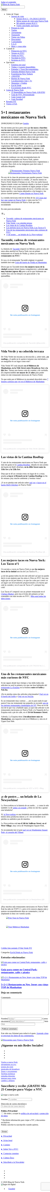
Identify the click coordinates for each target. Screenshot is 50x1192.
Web (46, 1021)
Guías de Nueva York (15, 90)
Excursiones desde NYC (21, 88)
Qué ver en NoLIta (25, 696)
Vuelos (14, 30)
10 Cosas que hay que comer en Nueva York (24, 199)
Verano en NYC (17, 53)
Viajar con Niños (18, 37)
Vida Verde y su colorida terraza (19, 223)
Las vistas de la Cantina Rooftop (19, 225)
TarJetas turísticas (8, 1074)
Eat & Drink (16, 85)
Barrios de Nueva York (20, 78)
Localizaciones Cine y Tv (21, 81)
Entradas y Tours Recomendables (24, 69)
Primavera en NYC (19, 51)
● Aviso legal (6, 1140)
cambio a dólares (8, 1081)
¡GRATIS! (15, 76)
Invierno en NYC (18, 60)
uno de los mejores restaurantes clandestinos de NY (24, 704)
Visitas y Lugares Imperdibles (23, 67)
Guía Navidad (17, 99)
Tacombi (16, 249)
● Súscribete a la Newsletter (12, 1162)
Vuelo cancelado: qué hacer (27, 26)
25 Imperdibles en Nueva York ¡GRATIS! (28, 92)
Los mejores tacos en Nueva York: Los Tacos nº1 (26, 228)
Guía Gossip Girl (18, 97)
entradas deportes (8, 1076)
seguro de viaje (7, 1067)
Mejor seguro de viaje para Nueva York (32, 21)
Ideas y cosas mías (18, 46)
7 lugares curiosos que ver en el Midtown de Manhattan (24, 380)
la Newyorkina (10, 814)
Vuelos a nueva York (9, 1062)
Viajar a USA (11, 104)
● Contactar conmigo (10, 1153)
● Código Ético (7, 1158)
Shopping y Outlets (19, 83)
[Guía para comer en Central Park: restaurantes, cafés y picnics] (25, 964)
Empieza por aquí (18, 65)
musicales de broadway (10, 1069)
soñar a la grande (20, 808)
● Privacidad (6, 1136)
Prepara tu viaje (17, 28)
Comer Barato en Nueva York (31, 193)
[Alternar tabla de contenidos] (3, 214)
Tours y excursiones (9, 1071)
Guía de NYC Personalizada (22, 95)
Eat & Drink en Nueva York (21, 952)
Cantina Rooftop (23, 465)
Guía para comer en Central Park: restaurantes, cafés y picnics (19, 971)
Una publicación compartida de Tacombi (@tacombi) (24, 343)
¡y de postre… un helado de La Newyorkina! (24, 234)
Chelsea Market (7, 594)
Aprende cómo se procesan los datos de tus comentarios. (24, 1034)
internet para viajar (8, 1078)
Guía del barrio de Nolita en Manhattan (31, 262)
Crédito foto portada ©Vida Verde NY (16, 948)
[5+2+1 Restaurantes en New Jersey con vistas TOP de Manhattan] (25, 980)
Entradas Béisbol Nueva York (23, 72)
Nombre (4, 1019)
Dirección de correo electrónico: (14, 1104)
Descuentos (16, 39)
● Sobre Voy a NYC (9, 1149)
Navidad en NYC (18, 58)
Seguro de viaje (17, 16)
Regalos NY (11, 101)
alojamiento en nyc (8, 1064)
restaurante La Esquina (10, 687)
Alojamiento (16, 32)
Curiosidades (16, 42)
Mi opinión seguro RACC (27, 23)
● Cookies (5, 1145)
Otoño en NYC (17, 55)
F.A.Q (13, 44)
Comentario (6, 997)
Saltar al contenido (8, 2)
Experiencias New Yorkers (22, 74)
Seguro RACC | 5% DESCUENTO (31, 19)
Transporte (15, 35)
